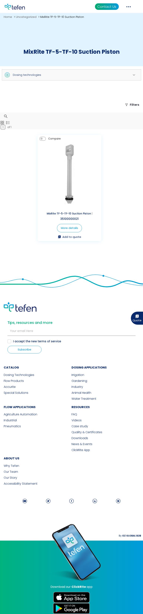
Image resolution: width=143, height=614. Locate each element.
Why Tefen (11, 466)
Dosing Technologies (19, 375)
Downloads (80, 438)
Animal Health (81, 393)
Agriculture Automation (20, 414)
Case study (80, 426)
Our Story (10, 478)
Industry (77, 387)
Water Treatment (84, 399)
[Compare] (42, 139)
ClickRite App (81, 450)
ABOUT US (11, 458)
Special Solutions (16, 393)
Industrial (10, 420)
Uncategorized (26, 17)
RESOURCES (81, 407)
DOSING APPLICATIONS (89, 367)
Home (8, 17)
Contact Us (106, 6)
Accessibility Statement (20, 484)
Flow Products (14, 381)
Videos (77, 420)
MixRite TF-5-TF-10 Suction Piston (69, 213)
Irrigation (78, 375)
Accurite (10, 387)
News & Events (82, 444)
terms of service (49, 341)
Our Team (11, 472)
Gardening (79, 381)
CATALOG (11, 367)
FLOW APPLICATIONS (20, 407)
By (130, 535)
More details (69, 228)
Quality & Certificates (87, 432)
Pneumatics (12, 426)
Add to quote (71, 237)
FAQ (74, 414)
